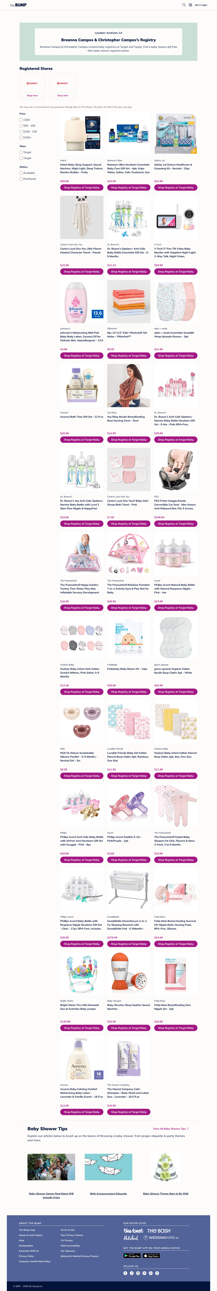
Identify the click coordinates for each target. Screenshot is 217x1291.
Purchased (29, 178)
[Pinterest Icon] (144, 1273)
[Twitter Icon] (157, 1273)
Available (29, 172)
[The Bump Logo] (18, 5)
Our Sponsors (68, 1250)
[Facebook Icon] (125, 1273)
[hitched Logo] (130, 1237)
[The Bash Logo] (159, 1231)
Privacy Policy (26, 1256)
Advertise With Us (29, 1250)
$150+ (27, 137)
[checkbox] (21, 119)
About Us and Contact (30, 1235)
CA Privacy (67, 1240)
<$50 (26, 119)
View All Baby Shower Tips (169, 1128)
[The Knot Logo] (133, 1230)
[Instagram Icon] (138, 1273)
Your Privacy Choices (72, 1235)
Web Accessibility (70, 1245)
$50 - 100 (29, 125)
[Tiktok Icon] (132, 1273)
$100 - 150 (30, 131)
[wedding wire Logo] (160, 1237)
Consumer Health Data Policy (35, 1261)
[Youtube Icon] (151, 1273)
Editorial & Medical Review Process (79, 1256)
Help (21, 1240)
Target (27, 152)
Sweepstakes (26, 1245)
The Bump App (27, 1229)
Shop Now (32, 95)
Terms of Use (68, 1229)
